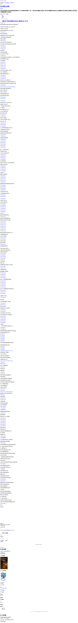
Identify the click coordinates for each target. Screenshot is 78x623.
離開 (4, 621)
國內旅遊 (6, 532)
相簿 (2, 15)
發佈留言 (2, 541)
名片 (2, 17)
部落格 (3, 16)
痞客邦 (8, 530)
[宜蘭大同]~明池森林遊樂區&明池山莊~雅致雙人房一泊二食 (15, 21)
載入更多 (2, 536)
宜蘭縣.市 (6, 533)
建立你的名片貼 (1, 602)
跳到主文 (1, 8)
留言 (10, 530)
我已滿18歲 (2, 621)
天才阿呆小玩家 (4, 6)
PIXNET (33, 611)
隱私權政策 (43, 611)
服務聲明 (47, 611)
